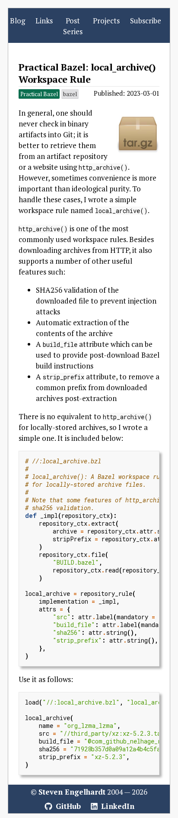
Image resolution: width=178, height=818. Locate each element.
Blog (17, 21)
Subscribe (145, 21)
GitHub (67, 806)
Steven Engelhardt (71, 792)
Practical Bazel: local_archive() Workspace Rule (87, 73)
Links (44, 21)
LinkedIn (116, 806)
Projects (106, 21)
